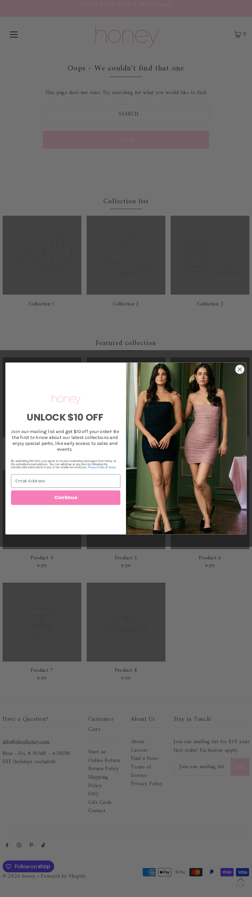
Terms (112, 467)
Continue (65, 497)
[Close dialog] (240, 369)
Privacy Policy (96, 467)
